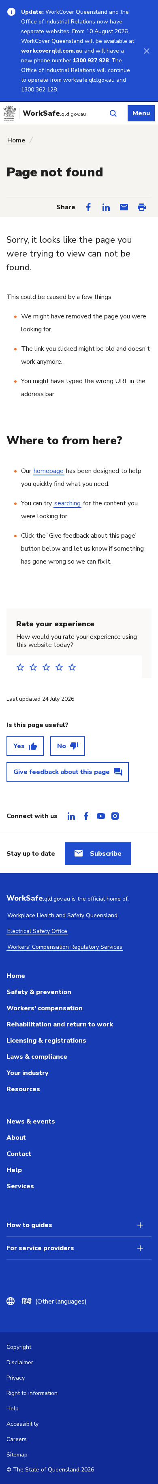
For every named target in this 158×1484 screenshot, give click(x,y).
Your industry (27, 1072)
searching (67, 503)
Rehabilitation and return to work (59, 1024)
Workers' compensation (44, 1008)
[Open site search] (113, 113)
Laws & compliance (36, 1056)
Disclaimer (19, 1362)
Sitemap (17, 1455)
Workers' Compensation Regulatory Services (64, 947)
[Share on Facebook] (88, 207)
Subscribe (106, 853)
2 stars (35, 667)
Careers (16, 1439)
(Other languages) (54, 1301)
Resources (23, 1089)
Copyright (18, 1347)
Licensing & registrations (46, 1040)
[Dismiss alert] (146, 50)
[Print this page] (142, 207)
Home (16, 140)
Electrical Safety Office (37, 931)
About (16, 1137)
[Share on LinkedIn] (106, 207)
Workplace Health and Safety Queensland (62, 915)
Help (14, 1170)
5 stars (74, 667)
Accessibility (22, 1424)
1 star (22, 667)
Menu (141, 113)
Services (20, 1186)
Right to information (32, 1393)
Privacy (15, 1378)
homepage (49, 470)
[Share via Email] (124, 207)
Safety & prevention (38, 992)
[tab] (71, 816)
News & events (30, 1121)
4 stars (61, 667)
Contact (18, 1153)
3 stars (48, 667)
